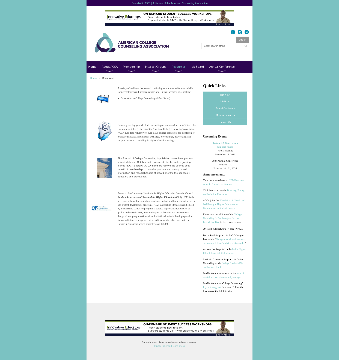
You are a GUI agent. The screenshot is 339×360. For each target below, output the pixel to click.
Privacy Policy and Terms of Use (169, 346)
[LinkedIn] (247, 32)
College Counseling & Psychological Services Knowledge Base (222, 218)
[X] (240, 32)
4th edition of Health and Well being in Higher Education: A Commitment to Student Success (224, 204)
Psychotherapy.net (212, 287)
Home (93, 78)
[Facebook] (233, 32)
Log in (242, 39)
